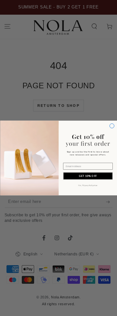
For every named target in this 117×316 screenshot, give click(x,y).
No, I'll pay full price (87, 185)
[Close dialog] (112, 125)
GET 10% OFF (88, 176)
